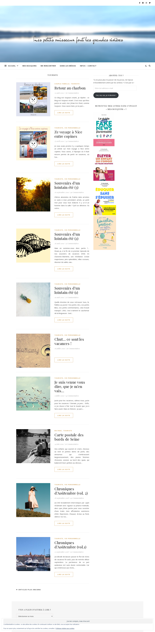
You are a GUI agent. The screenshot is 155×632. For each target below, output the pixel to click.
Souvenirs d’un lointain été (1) (67, 290)
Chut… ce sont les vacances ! (69, 341)
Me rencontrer (48, 66)
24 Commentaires (72, 141)
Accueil (12, 66)
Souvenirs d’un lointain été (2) (67, 236)
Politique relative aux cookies (65, 628)
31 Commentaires (71, 297)
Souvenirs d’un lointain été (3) (67, 185)
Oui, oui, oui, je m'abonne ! (106, 95)
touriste (75, 84)
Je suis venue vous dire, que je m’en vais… (69, 386)
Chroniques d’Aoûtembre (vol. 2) (71, 490)
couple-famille (62, 84)
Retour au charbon (70, 87)
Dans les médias (68, 66)
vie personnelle (72, 128)
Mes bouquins (29, 66)
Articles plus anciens (29, 590)
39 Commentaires (76, 552)
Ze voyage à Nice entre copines (68, 134)
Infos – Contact (88, 66)
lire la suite (63, 113)
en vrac (58, 431)
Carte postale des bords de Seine (69, 437)
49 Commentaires (77, 192)
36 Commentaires (72, 93)
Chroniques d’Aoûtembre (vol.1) (70, 544)
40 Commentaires (77, 498)
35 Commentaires (72, 243)
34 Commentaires (72, 396)
